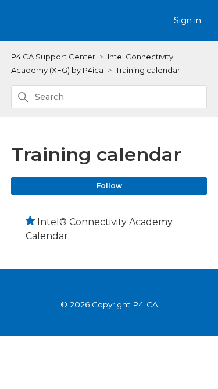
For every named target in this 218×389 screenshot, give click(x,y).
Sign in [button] (187, 20)
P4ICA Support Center (53, 56)
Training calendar (148, 70)
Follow (109, 185)
